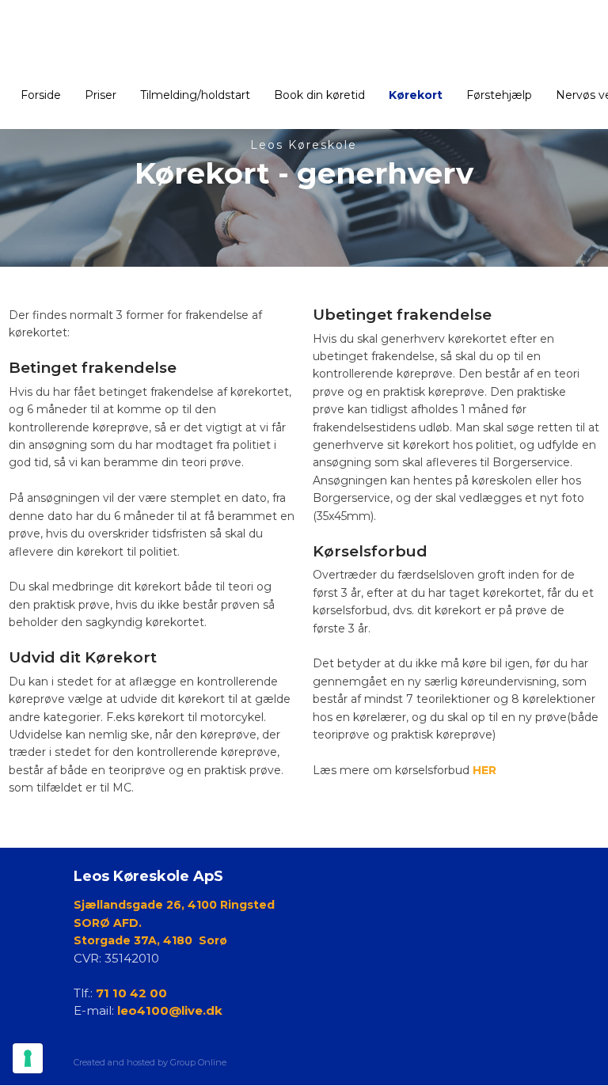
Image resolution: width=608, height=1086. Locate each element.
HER (484, 770)
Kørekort (416, 95)
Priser (100, 95)
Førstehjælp (499, 95)
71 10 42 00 (131, 993)
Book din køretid (319, 95)
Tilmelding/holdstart (195, 95)
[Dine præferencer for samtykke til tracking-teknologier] (28, 1058)
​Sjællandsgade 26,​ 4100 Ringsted (174, 905)
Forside (41, 95)
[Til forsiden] (304, 43)
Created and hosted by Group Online (150, 1062)
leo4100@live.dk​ (169, 1010)
